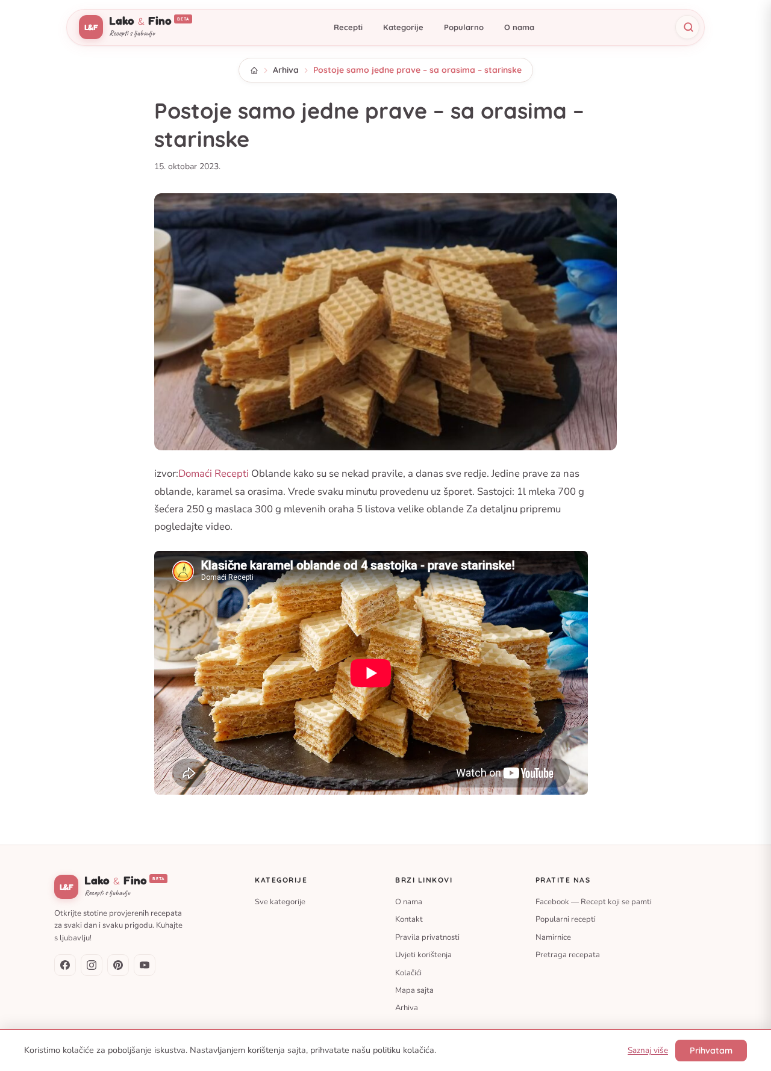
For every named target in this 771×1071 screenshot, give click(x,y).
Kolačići (408, 972)
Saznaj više (648, 1050)
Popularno (464, 27)
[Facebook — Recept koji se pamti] (65, 965)
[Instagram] (91, 965)
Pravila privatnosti (427, 937)
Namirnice (553, 937)
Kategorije (403, 27)
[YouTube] (144, 965)
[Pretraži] (687, 27)
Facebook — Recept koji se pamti (593, 901)
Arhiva (286, 69)
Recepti (348, 27)
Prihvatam (711, 1050)
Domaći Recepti (213, 473)
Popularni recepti (565, 919)
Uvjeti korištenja (423, 955)
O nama (519, 27)
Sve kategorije (280, 901)
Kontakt (409, 919)
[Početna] (254, 70)
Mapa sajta (414, 990)
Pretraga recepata (567, 955)
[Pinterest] (118, 965)
